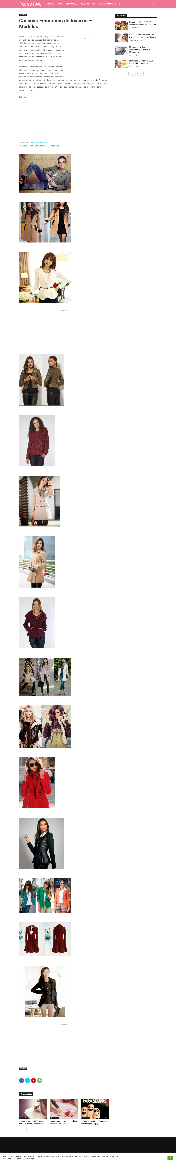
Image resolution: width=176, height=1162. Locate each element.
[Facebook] (21, 1080)
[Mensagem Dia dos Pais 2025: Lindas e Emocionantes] (121, 64)
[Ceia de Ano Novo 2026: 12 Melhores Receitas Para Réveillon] (121, 25)
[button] (153, 4)
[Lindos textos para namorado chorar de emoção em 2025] (64, 1109)
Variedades (23, 15)
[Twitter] (27, 1080)
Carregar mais (135, 73)
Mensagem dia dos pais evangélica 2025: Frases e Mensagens (139, 49)
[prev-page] (20, 1129)
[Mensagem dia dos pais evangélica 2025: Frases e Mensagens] (121, 50)
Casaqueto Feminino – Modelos (33, 142)
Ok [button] (170, 1157)
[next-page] (25, 1129)
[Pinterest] (33, 1080)
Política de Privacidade (86, 1156)
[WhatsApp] (39, 1080)
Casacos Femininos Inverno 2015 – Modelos (39, 146)
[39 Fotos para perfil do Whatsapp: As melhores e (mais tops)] (95, 1109)
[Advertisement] (87, 56)
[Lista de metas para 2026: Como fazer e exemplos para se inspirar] (33, 1109)
